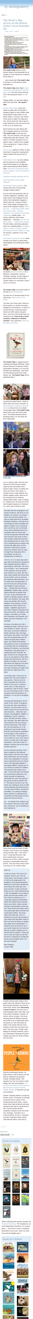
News (17, 31)
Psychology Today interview (13, 186)
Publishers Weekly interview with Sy (15, 176)
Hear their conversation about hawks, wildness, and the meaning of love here (16, 171)
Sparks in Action (9, 228)
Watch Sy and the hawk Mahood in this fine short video (16, 90)
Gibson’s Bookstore (17, 272)
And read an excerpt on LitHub (14, 238)
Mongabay (25, 226)
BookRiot (6, 235)
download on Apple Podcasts (15, 1088)
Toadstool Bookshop (9, 1224)
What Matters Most (10, 160)
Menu (3, 15)
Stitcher (11, 1090)
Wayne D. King (24, 230)
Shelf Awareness (16, 292)
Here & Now (7, 150)
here (23, 94)
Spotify (5, 1090)
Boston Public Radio (10, 108)
